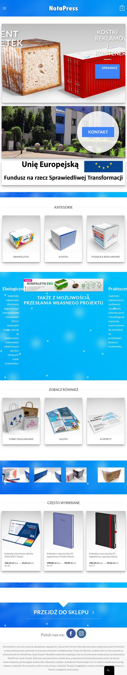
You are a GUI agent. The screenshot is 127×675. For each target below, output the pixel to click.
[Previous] (8, 63)
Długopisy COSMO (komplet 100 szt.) (106, 555)
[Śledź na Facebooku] (71, 633)
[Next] (119, 63)
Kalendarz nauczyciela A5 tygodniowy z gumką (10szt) (21, 555)
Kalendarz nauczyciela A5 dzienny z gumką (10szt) (62, 555)
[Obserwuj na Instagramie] (81, 633)
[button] (4, 8)
